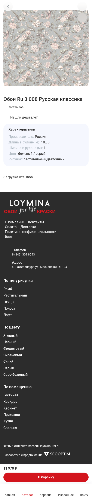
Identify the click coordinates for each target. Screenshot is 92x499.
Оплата (11, 227)
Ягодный (10, 335)
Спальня (10, 428)
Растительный (15, 295)
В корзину (46, 477)
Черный (9, 342)
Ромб (7, 289)
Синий (8, 361)
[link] (8, 6)
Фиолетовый (13, 349)
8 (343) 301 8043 (23, 254)
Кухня (8, 421)
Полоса (9, 308)
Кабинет (10, 408)
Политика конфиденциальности (30, 232)
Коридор (10, 402)
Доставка (28, 227)
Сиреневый (12, 355)
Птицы (8, 302)
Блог (8, 236)
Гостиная (10, 395)
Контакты (36, 222)
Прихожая (11, 415)
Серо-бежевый (15, 375)
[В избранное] (82, 6)
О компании (14, 222)
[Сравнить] (82, 17)
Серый (8, 368)
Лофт (7, 315)
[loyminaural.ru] (29, 207)
